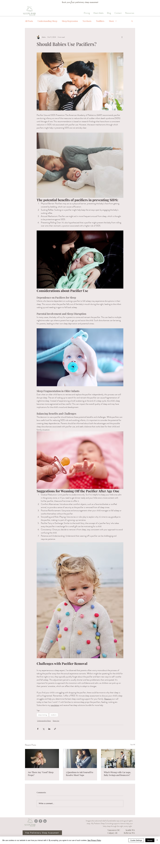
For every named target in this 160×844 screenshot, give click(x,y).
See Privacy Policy (94, 840)
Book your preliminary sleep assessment (80, 2)
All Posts (29, 21)
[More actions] (122, 37)
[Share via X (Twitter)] (43, 729)
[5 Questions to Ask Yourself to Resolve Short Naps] (80, 758)
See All (132, 744)
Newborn (87, 21)
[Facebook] (40, 821)
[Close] (157, 840)
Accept (149, 840)
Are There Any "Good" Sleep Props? (40, 773)
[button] (132, 21)
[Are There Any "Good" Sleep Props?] (42, 758)
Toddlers (100, 21)
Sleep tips (56, 721)
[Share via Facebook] (38, 729)
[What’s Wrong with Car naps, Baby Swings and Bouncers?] (118, 758)
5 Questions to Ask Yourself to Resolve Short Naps (79, 773)
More (111, 21)
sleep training (42, 715)
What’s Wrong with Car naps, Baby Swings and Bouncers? (117, 773)
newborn (53, 715)
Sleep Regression (70, 21)
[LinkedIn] (45, 821)
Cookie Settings (136, 840)
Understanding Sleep (47, 21)
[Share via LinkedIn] (49, 729)
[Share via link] (55, 729)
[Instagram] (36, 821)
